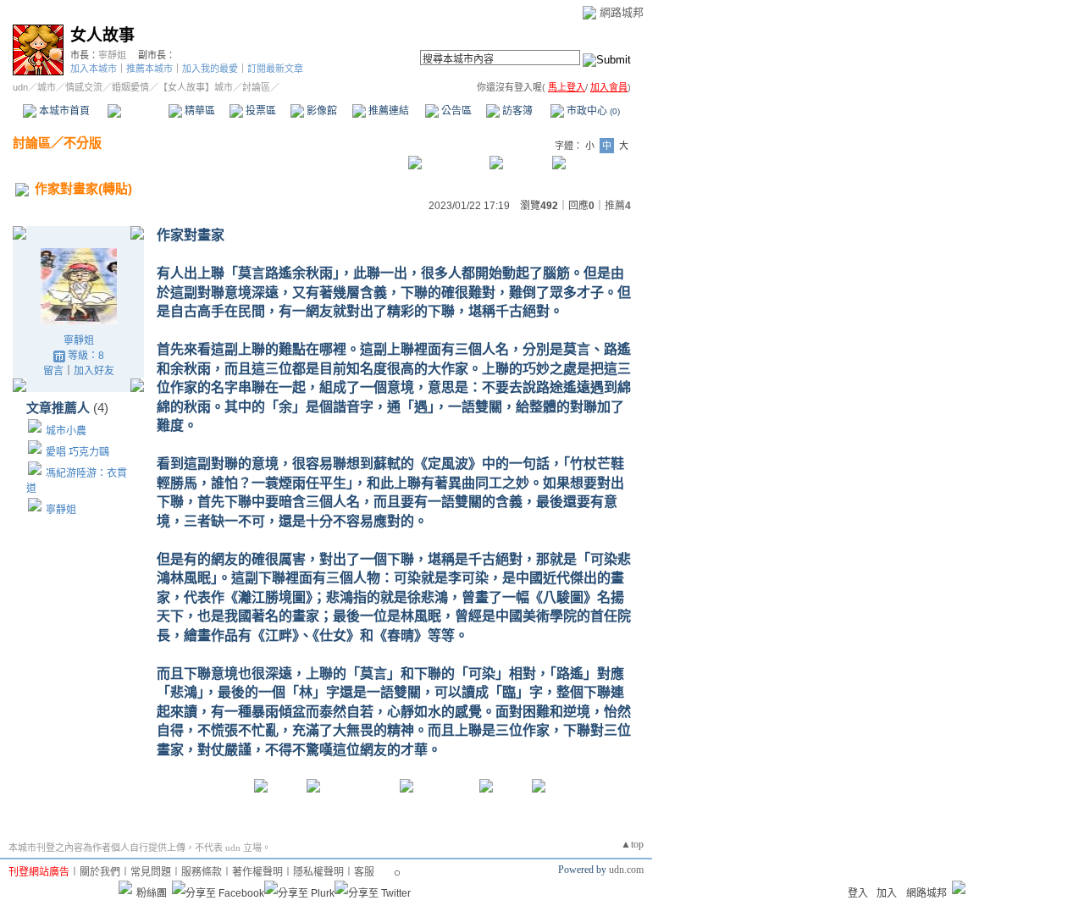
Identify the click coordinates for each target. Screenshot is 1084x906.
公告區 (455, 111)
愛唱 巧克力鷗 (77, 452)
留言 (53, 371)
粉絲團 (151, 893)
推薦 (618, 206)
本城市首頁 (63, 111)
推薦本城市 (149, 69)
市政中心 (592, 111)
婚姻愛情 (130, 87)
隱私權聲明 (318, 872)
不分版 (83, 142)
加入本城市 (93, 69)
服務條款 (201, 872)
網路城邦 (622, 12)
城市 (46, 87)
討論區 (137, 111)
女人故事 (102, 35)
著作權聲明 (257, 872)
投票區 (259, 111)
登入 (858, 893)
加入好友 (94, 371)
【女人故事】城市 (195, 87)
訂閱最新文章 (275, 69)
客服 (364, 872)
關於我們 (100, 872)
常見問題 (150, 872)
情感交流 (83, 87)
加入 (887, 893)
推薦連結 (387, 111)
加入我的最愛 (210, 69)
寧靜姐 (112, 55)
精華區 (198, 111)
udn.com (626, 870)
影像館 (320, 111)
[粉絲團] (125, 887)
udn (20, 87)
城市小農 (66, 431)
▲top (632, 844)
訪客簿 (516, 111)
